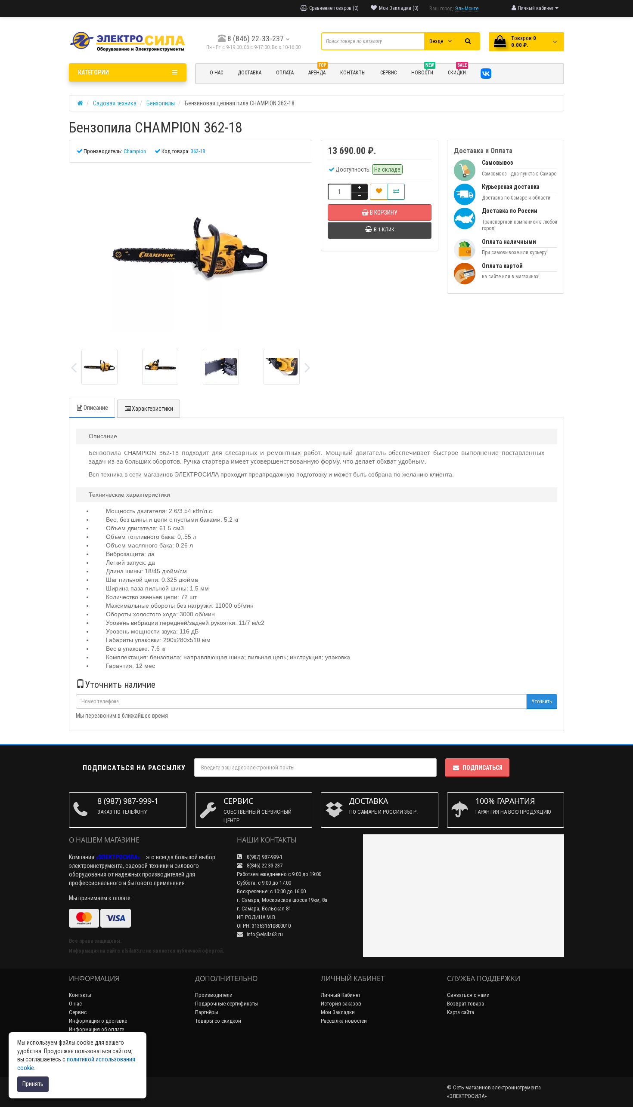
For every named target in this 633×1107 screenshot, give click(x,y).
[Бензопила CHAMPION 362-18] (190, 252)
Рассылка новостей (344, 1021)
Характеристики (152, 408)
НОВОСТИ (422, 71)
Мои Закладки (338, 1012)
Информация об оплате (96, 1029)
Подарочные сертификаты (226, 1003)
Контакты (80, 995)
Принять (32, 1083)
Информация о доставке (98, 1021)
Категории (93, 72)
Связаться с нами (468, 995)
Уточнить (542, 701)
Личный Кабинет (340, 995)
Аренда (317, 71)
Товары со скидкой (218, 1021)
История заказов (341, 1003)
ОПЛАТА (285, 73)
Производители (214, 995)
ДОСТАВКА (249, 73)
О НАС (216, 73)
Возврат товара (465, 1003)
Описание (96, 407)
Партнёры (206, 1012)
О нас (75, 1003)
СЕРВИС (388, 73)
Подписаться (482, 767)
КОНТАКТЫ (353, 73)
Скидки (457, 71)
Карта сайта (460, 1012)
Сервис (78, 1012)
